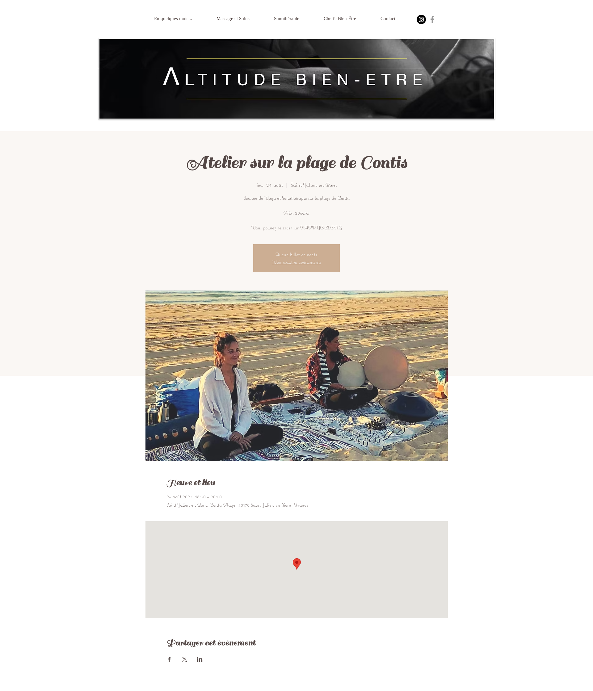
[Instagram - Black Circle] (421, 19)
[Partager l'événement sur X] (184, 659)
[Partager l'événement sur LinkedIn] (200, 659)
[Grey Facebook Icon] (432, 19)
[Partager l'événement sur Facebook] (169, 659)
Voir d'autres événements (296, 262)
